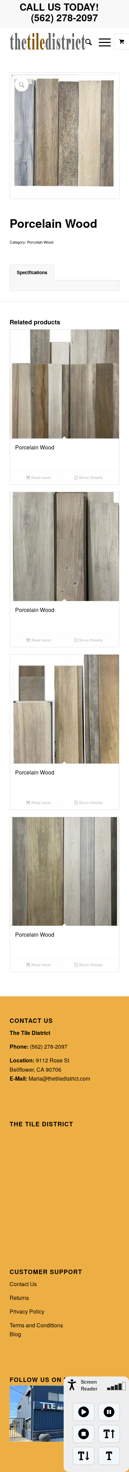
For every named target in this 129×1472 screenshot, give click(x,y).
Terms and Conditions (36, 1325)
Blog (15, 1334)
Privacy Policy (27, 1311)
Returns (19, 1298)
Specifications (32, 272)
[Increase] (109, 1434)
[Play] (84, 1412)
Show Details (90, 477)
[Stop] (84, 1434)
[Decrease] (84, 1456)
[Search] (85, 41)
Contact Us (23, 1284)
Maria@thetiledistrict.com (59, 1078)
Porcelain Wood (40, 242)
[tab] (32, 272)
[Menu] (101, 41)
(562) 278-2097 (48, 1046)
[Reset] (109, 1456)
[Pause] (109, 1412)
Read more (40, 477)
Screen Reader (89, 1385)
